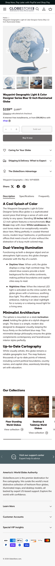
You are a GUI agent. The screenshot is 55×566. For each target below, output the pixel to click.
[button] (50, 9)
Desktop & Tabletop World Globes (38, 425)
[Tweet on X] (12, 186)
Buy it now (28, 138)
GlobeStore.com (15, 559)
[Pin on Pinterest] (24, 186)
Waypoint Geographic (13, 180)
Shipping (7, 113)
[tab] (9, 196)
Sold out (37, 129)
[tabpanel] (27, 285)
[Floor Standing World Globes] (13, 407)
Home (5, 18)
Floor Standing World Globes (14, 423)
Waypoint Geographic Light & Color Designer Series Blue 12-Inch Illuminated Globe (26, 21)
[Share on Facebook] (18, 186)
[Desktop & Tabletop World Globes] (38, 407)
